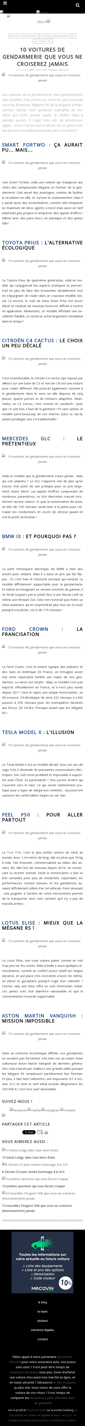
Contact (32, 1415)
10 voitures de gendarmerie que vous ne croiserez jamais (42, 56)
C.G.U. (68, 1415)
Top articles (16, 1415)
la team (43, 1311)
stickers (42, 1321)
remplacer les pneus (23, 1372)
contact (42, 1339)
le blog (42, 1302)
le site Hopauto (64, 1382)
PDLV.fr (42, 22)
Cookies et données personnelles (27, 1420)
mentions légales (42, 1330)
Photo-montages (23, 36)
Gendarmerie (60, 36)
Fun (43, 36)
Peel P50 (14, 852)
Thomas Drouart (36, 1410)
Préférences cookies (64, 1420)
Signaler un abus (51, 1415)
